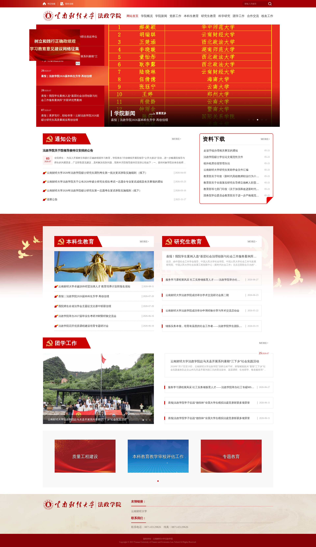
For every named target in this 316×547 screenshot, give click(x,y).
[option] (114, 156)
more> (176, 138)
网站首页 (132, 16)
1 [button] (143, 420)
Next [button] (183, 156)
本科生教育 (191, 16)
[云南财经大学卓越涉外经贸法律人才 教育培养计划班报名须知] (104, 266)
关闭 (88, 73)
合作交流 (253, 16)
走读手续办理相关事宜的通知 (221, 150)
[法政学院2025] (83, 16)
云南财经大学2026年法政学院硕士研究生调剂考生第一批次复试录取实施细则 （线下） (97, 172)
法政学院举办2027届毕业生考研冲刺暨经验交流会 (87, 316)
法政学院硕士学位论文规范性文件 (223, 157)
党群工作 (175, 16)
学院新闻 (161, 16)
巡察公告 (52, 199)
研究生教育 (208, 16)
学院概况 (147, 16)
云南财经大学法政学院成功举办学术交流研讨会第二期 (197, 295)
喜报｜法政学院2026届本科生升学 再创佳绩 (83, 296)
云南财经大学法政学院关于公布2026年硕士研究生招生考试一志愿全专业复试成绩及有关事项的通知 (105, 181)
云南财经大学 (139, 511)
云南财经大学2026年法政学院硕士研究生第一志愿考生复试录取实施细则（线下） (94, 190)
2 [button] (146, 420)
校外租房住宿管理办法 (217, 163)
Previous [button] (45, 156)
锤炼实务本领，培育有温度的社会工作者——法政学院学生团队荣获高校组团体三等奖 (214, 326)
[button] (249, 119)
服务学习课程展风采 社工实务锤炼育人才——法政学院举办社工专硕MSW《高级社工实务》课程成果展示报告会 (214, 279)
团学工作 (239, 16)
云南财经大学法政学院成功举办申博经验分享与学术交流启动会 (202, 310)
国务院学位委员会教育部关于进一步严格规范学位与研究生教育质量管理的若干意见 (232, 195)
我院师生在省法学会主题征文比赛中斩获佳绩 (84, 306)
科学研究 (224, 16)
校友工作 (267, 16)
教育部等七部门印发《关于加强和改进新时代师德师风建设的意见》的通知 (232, 189)
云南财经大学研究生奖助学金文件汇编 (226, 169)
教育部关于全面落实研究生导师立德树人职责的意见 (232, 182)
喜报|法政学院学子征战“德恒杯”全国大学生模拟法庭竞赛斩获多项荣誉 (209, 402)
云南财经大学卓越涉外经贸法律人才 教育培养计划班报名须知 (94, 286)
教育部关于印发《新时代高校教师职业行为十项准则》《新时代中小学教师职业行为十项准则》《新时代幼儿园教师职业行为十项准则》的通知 (232, 176)
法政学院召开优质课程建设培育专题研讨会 (83, 325)
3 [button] (149, 420)
